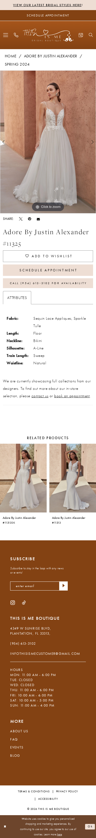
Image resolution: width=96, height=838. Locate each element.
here (59, 834)
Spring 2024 (17, 64)
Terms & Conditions (34, 791)
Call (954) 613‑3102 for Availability (48, 283)
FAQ (14, 739)
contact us (40, 396)
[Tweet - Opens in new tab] (21, 219)
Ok (90, 826)
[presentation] (23, 478)
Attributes (17, 297)
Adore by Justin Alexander (50, 56)
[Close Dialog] (5, 826)
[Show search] (90, 35)
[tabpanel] (48, 142)
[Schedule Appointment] (81, 35)
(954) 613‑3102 (23, 643)
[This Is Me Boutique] (47, 35)
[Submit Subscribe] (63, 586)
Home (11, 56)
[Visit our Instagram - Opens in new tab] (12, 602)
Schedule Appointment (48, 270)
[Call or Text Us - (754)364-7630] (16, 35)
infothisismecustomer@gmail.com (45, 653)
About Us (19, 731)
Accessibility (48, 799)
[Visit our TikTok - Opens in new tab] (24, 602)
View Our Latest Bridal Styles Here (47, 5)
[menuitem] (6, 35)
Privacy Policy (67, 791)
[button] (6, 35)
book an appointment (72, 396)
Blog (15, 755)
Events (16, 747)
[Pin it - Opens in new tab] (29, 219)
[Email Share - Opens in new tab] (38, 219)
